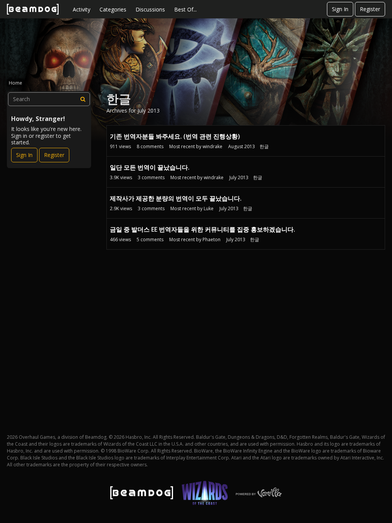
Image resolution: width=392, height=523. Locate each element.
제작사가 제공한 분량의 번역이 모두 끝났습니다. (176, 198)
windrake (212, 146)
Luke (209, 208)
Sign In (340, 9)
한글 (264, 146)
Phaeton (211, 239)
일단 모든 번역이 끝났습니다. (149, 167)
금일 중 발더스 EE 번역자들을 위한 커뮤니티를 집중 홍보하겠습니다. (202, 229)
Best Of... (185, 9)
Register (370, 9)
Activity (81, 9)
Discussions (150, 9)
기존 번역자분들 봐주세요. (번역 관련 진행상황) (175, 136)
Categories (113, 9)
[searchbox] (49, 99)
